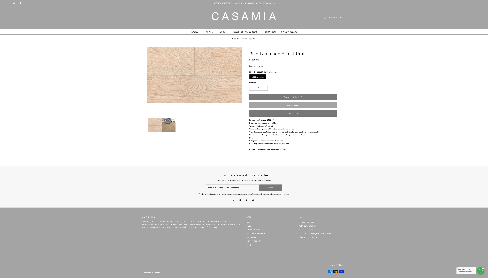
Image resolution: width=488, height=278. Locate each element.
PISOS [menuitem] (208, 31)
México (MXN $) (336, 265)
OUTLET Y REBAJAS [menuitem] (289, 31)
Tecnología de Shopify (151, 272)
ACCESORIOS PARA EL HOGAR (257, 233)
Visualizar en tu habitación (293, 97)
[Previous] (151, 50)
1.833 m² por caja (257, 77)
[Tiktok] (20, 3)
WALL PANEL (251, 237)
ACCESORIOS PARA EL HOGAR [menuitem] (245, 31)
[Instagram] (14, 3)
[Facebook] (11, 3)
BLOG (248, 245)
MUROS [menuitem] (222, 31)
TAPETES (249, 222)
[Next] (158, 50)
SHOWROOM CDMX (306, 222)
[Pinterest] (17, 3)
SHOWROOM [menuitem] (270, 31)
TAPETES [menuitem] (195, 31)
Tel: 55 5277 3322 (306, 229)
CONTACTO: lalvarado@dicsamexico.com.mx (315, 233)
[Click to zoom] (238, 50)
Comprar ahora (293, 113)
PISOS (248, 226)
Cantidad (252, 82)
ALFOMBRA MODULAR (255, 229)
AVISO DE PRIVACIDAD (307, 226)
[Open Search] (321, 18)
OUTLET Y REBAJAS (253, 241)
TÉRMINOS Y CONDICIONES (309, 237)
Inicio (234, 38)
